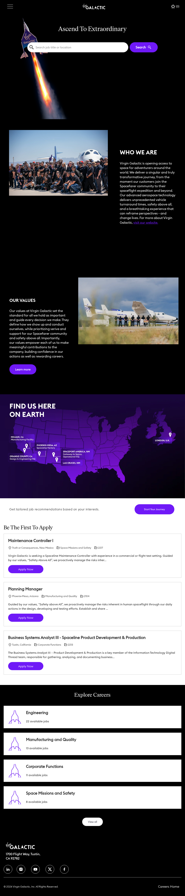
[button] (92, 821)
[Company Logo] (94, 6)
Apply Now (25, 569)
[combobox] (77, 47)
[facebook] (8, 869)
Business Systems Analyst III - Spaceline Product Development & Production (77, 637)
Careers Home (168, 886)
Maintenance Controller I (30, 540)
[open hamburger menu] (10, 6)
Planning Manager (25, 589)
